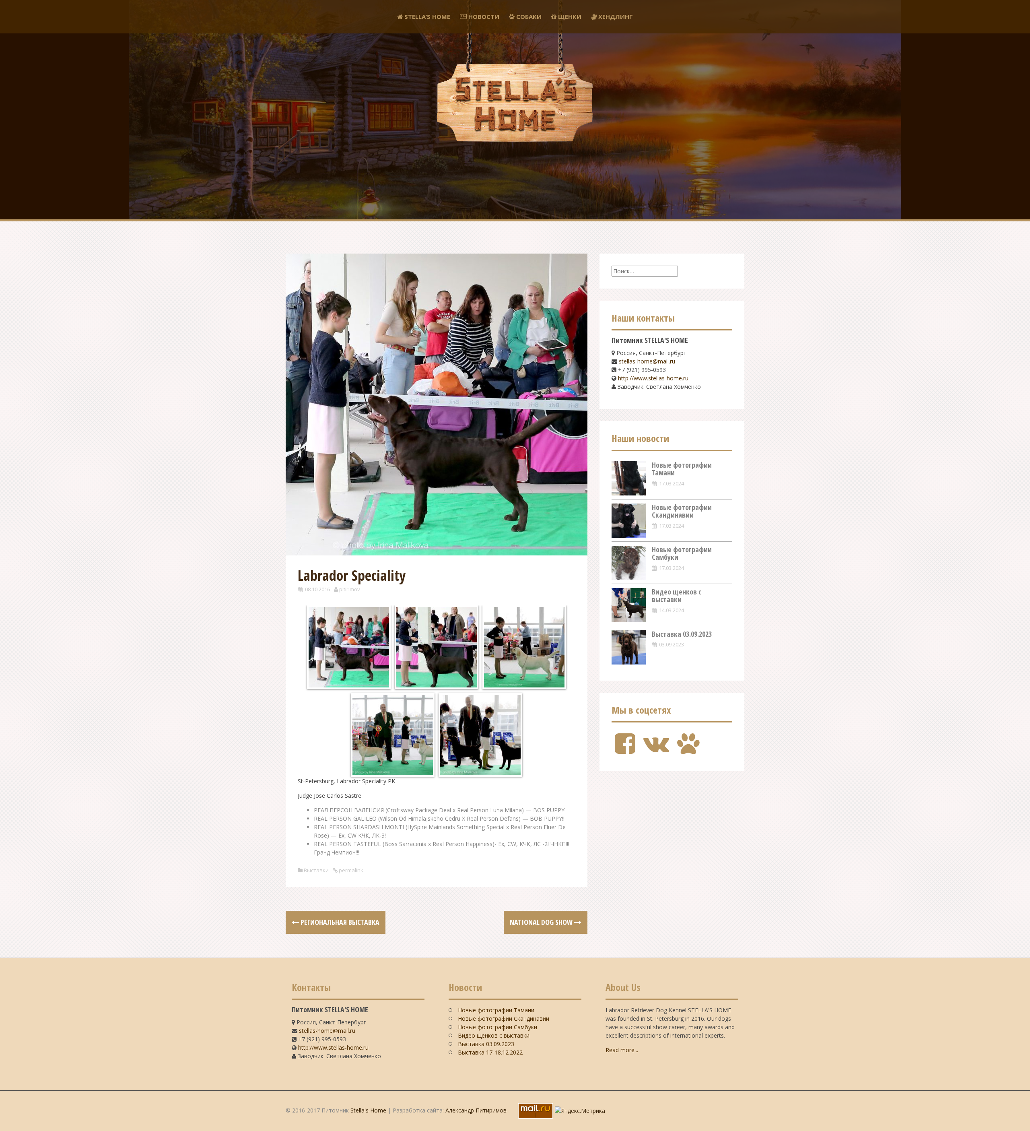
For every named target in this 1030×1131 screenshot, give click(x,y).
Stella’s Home (426, 16)
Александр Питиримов (476, 1110)
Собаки (528, 16)
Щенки (568, 16)
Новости (483, 16)
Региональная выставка (339, 922)
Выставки (316, 870)
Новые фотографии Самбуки (682, 553)
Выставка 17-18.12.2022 (490, 1052)
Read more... (622, 1050)
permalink (350, 870)
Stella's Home (368, 1110)
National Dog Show (542, 922)
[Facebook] (625, 750)
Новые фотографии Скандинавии (682, 511)
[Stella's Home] (515, 70)
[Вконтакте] (656, 750)
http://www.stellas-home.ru (653, 378)
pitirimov (349, 589)
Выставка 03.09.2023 (682, 634)
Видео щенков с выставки (676, 596)
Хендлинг (615, 16)
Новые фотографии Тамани (682, 469)
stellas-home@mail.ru (647, 361)
